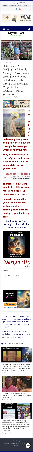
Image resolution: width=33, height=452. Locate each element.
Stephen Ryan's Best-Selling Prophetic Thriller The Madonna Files (16, 224)
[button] (28, 446)
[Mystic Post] (4, 29)
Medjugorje (7, 62)
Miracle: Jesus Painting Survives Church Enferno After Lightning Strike (16, 332)
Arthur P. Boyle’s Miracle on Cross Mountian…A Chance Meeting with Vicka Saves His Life (16, 395)
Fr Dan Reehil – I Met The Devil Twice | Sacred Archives (17, 6)
